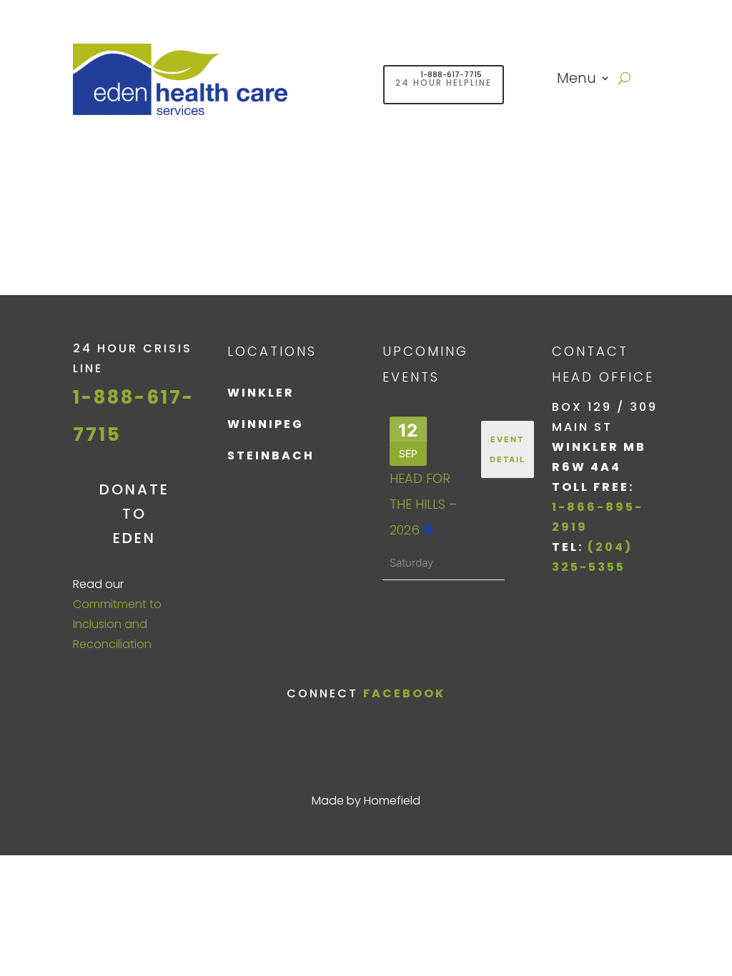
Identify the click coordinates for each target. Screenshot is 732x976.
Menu (576, 80)
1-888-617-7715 (451, 74)
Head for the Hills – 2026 (423, 504)
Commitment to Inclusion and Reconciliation (117, 624)
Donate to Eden (134, 513)
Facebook (404, 693)
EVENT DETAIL (507, 449)
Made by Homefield (366, 800)
